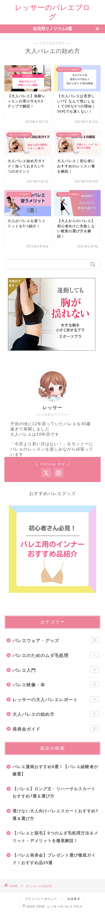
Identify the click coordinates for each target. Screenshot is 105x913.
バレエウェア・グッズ (54, 640)
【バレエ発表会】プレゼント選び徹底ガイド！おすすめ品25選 (54, 859)
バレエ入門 (54, 670)
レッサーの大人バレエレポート (54, 699)
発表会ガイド (54, 728)
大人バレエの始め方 (54, 714)
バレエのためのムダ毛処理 (54, 655)
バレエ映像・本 (54, 684)
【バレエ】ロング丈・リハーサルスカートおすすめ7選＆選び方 (54, 793)
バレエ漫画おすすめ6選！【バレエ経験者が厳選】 (55, 771)
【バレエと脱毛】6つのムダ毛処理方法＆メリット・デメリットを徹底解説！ (55, 837)
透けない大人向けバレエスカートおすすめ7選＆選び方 (55, 815)
